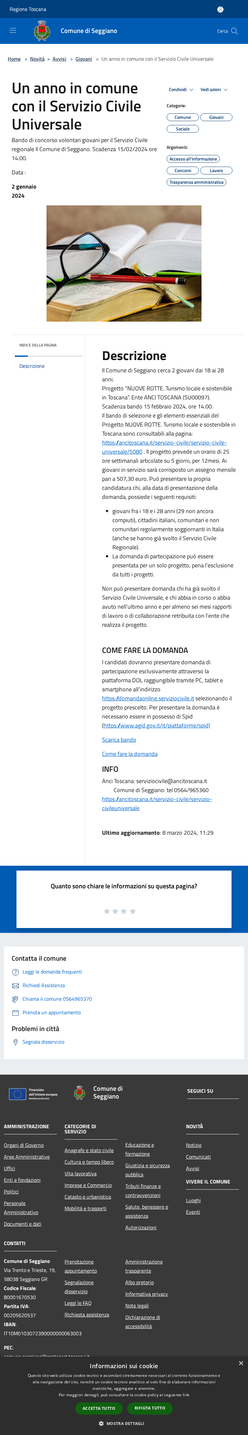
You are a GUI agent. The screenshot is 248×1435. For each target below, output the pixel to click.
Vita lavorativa (81, 1173)
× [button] (240, 1363)
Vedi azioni (211, 89)
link (186, 1395)
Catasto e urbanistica (88, 1197)
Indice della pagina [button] (38, 345)
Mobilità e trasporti (86, 1208)
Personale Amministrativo (21, 1207)
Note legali (137, 1305)
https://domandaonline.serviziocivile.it (148, 698)
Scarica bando (119, 739)
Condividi (178, 89)
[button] (124, 1423)
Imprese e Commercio (88, 1185)
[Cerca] (234, 31)
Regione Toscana (28, 9)
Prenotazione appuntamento (81, 1266)
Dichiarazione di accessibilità (142, 1321)
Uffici (9, 1168)
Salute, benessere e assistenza (146, 1211)
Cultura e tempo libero (89, 1162)
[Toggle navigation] (13, 30)
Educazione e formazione (139, 1149)
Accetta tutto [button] (99, 1408)
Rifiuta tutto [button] (150, 1408)
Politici (11, 1191)
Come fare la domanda (130, 753)
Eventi (193, 1212)
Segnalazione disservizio (79, 1286)
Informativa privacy (146, 1294)
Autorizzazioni (141, 1227)
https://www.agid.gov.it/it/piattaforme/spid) (157, 725)
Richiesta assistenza (87, 1314)
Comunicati (198, 1157)
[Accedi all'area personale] (220, 9)
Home (14, 59)
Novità (37, 59)
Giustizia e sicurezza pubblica (147, 1169)
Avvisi (59, 59)
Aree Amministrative (27, 1157)
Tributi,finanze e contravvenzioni (143, 1190)
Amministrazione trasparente (144, 1266)
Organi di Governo (24, 1145)
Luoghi (193, 1200)
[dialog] (124, 1396)
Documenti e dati (22, 1224)
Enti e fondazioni (22, 1180)
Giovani (84, 59)
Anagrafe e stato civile (89, 1150)
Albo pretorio (139, 1282)
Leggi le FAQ (78, 1303)
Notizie (194, 1145)
